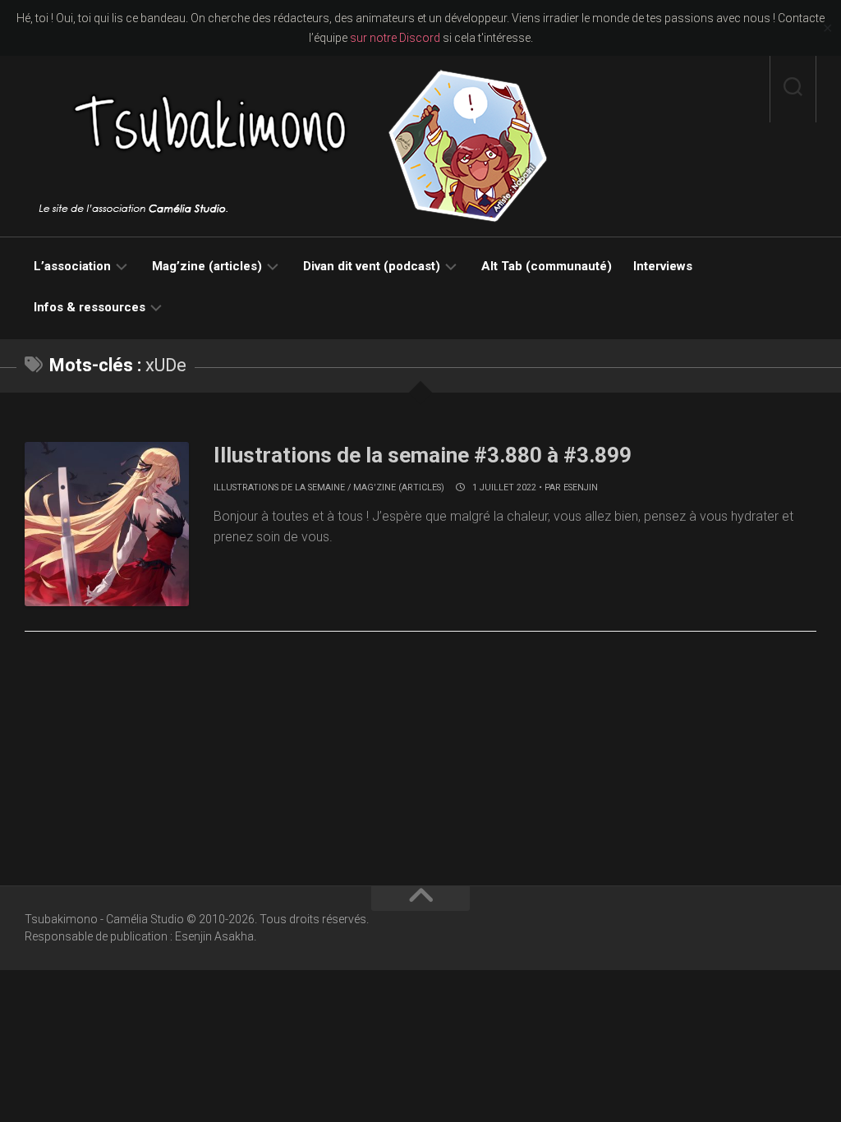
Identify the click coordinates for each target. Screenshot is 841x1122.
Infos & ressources (89, 307)
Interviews (662, 266)
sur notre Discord (395, 37)
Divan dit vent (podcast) (371, 266)
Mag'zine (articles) (398, 487)
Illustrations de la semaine (279, 487)
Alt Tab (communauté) (546, 266)
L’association (72, 266)
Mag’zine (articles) (207, 266)
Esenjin (580, 487)
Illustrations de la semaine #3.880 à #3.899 (423, 455)
